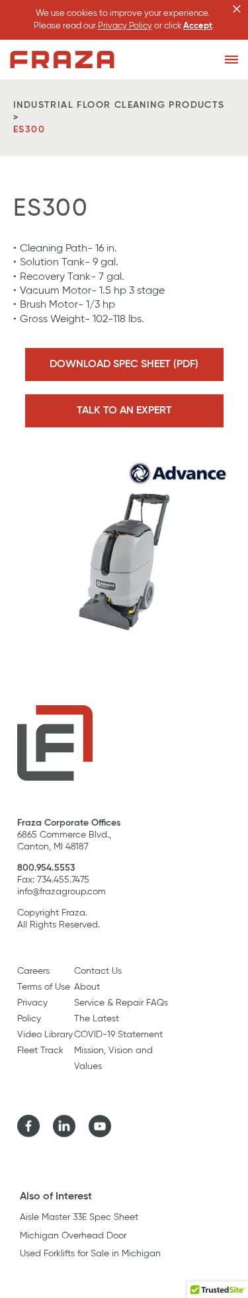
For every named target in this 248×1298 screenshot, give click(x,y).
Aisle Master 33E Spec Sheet (79, 1217)
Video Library (45, 1034)
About (87, 987)
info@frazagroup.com (61, 891)
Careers (33, 971)
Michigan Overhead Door (73, 1235)
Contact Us (98, 971)
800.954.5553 (46, 868)
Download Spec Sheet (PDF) (124, 364)
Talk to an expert (124, 411)
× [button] (236, 9)
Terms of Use (43, 987)
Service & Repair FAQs (121, 1003)
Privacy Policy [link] (125, 26)
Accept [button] (197, 26)
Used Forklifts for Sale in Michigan (90, 1253)
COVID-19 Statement (118, 1034)
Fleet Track (40, 1050)
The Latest (96, 1018)
